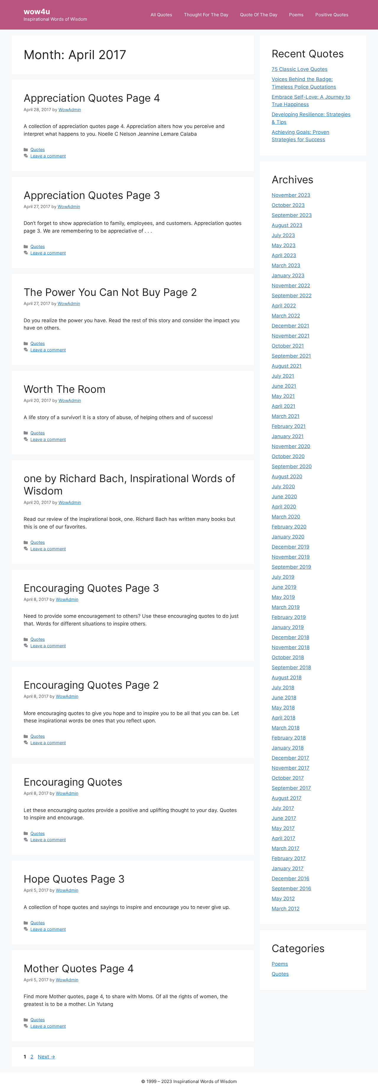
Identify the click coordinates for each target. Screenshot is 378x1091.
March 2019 (286, 607)
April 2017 (283, 838)
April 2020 (284, 507)
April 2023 (284, 255)
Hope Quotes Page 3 (74, 879)
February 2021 (289, 426)
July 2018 (283, 687)
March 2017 (285, 848)
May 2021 (283, 396)
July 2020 (283, 486)
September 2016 (291, 888)
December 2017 (290, 758)
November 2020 (291, 446)
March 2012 (285, 909)
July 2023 (283, 235)
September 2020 (292, 466)
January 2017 (288, 868)
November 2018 (290, 647)
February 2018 (289, 738)
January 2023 (288, 275)
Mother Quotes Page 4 (79, 968)
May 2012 (283, 899)
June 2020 (284, 497)
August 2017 (287, 798)
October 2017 (288, 778)
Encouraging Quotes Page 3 (91, 588)
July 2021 (283, 376)
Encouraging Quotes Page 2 (91, 685)
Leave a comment (48, 155)
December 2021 (290, 326)
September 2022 (292, 296)
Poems (296, 14)
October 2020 (288, 456)
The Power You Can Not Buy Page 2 (110, 292)
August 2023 (287, 225)
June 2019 (284, 587)
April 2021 (283, 406)
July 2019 (283, 577)
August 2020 (287, 476)
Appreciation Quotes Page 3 (92, 195)
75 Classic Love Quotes (300, 69)
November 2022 (291, 285)
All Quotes (161, 14)
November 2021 (290, 336)
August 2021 (287, 366)
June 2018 (284, 698)
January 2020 (288, 537)
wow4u (37, 11)
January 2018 (288, 748)
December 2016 (290, 878)
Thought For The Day (206, 14)
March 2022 (286, 316)
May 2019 (283, 597)
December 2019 (290, 547)
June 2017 (284, 818)
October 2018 (288, 657)
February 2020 (289, 527)
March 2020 (286, 517)
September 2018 (291, 667)
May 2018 (283, 708)
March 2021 (285, 416)
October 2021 (288, 346)
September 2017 (291, 788)
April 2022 (284, 306)
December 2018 (290, 637)
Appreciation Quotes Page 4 (92, 98)
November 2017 (290, 768)
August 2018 (287, 677)
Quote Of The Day (258, 14)
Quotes (37, 149)
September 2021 (291, 356)
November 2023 (291, 195)
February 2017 (289, 858)
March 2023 (286, 265)
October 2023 (288, 205)
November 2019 (291, 557)
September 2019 (291, 567)
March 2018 (285, 728)
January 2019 (288, 627)
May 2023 (284, 245)
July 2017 (283, 808)
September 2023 (292, 215)
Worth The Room (64, 389)
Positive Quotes (331, 14)
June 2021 (284, 386)
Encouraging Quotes (73, 782)
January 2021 (288, 436)
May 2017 (283, 828)
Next (46, 1057)
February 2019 (289, 617)
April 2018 (283, 718)
